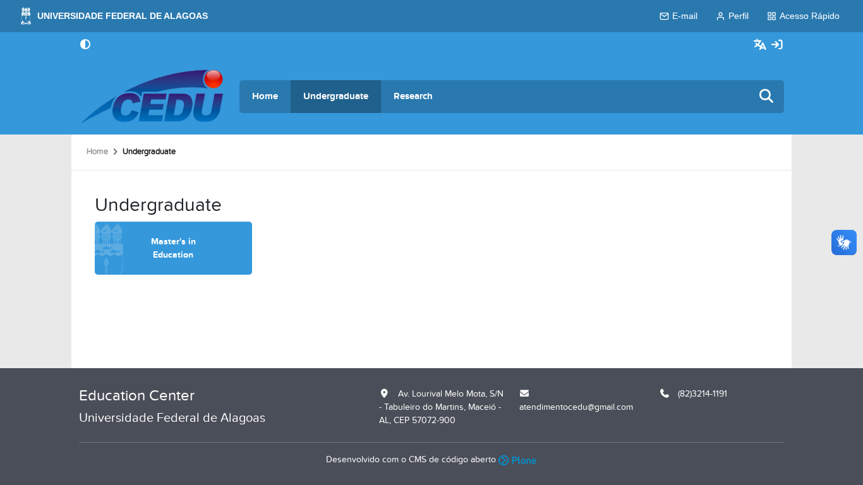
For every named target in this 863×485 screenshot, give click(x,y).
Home (265, 96)
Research (413, 96)
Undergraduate (335, 96)
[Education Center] (151, 97)
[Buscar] (767, 97)
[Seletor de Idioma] (761, 45)
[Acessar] (777, 45)
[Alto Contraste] (85, 45)
